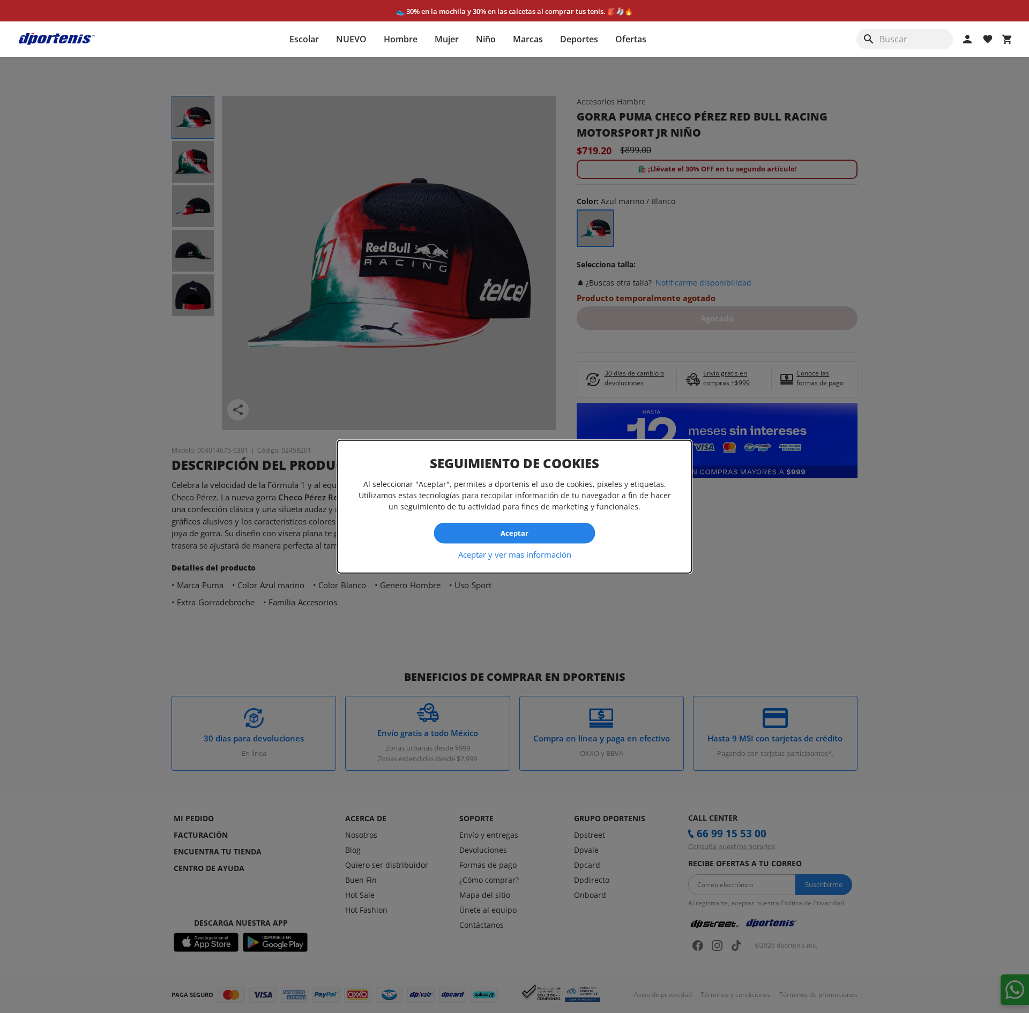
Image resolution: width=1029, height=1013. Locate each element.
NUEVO (351, 39)
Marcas (528, 39)
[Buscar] (868, 39)
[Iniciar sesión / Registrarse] (967, 39)
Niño (486, 39)
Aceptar (514, 533)
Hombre (400, 39)
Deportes (579, 39)
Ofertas (630, 39)
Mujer (447, 39)
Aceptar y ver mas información (514, 554)
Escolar (304, 39)
